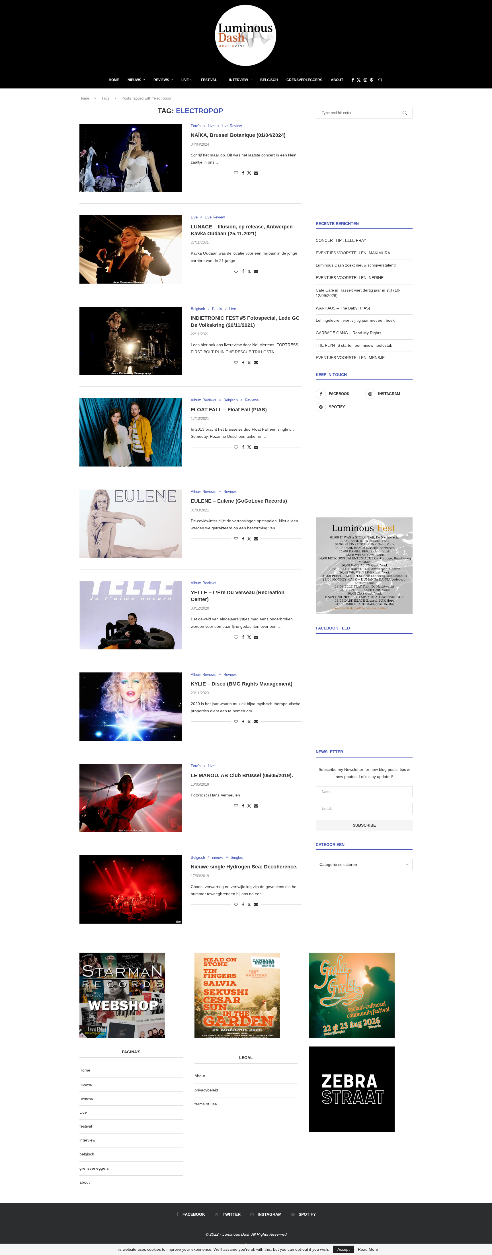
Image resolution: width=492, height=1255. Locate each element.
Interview (238, 80)
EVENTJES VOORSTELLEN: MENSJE (350, 357)
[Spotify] (371, 80)
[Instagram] (365, 80)
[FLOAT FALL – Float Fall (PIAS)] (130, 432)
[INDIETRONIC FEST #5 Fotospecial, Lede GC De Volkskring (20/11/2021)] (130, 341)
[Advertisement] (364, 170)
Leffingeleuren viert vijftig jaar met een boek (355, 320)
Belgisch (269, 80)
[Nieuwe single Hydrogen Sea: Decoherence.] (130, 889)
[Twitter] (359, 80)
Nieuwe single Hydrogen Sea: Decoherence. (244, 867)
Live (185, 80)
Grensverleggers (304, 80)
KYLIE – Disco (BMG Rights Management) (241, 684)
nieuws (134, 80)
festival (85, 1126)
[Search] (380, 80)
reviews (86, 1098)
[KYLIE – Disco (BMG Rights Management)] (130, 706)
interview (87, 1140)
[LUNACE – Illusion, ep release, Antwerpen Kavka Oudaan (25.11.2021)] (130, 249)
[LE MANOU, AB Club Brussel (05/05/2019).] (130, 798)
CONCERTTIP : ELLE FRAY (341, 240)
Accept (343, 1249)
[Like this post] (236, 173)
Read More (368, 1249)
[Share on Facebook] (243, 173)
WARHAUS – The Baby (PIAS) (343, 308)
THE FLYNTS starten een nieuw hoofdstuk (354, 345)
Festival (209, 80)
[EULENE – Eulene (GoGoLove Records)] (130, 524)
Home (114, 80)
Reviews (161, 80)
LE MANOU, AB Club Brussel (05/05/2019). (242, 775)
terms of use (205, 1104)
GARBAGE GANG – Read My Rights (348, 333)
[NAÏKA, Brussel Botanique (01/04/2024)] (130, 158)
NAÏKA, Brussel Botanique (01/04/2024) (238, 135)
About (337, 80)
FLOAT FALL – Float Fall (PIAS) (229, 409)
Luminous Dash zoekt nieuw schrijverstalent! (356, 265)
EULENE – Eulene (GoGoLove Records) (239, 501)
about (84, 1182)
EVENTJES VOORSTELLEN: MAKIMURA (353, 253)
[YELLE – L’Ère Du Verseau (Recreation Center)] (130, 615)
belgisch (86, 1154)
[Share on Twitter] (249, 172)
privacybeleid (206, 1090)
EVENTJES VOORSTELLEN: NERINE (350, 277)
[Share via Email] (256, 173)
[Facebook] (353, 80)
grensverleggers (94, 1168)
